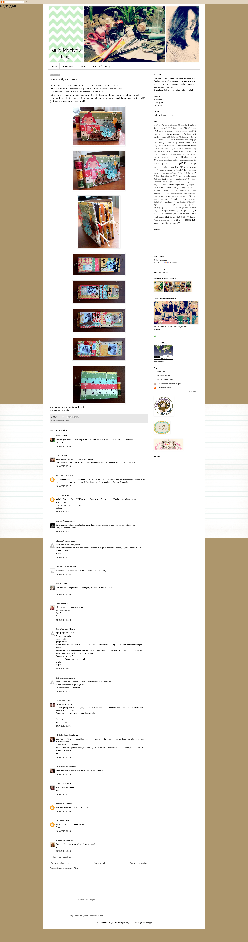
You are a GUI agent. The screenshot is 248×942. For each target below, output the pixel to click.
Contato (82, 66)
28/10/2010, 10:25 (63, 512)
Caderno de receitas (180, 131)
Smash (161, 217)
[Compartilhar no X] (73, 417)
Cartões (167, 134)
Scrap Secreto (190, 208)
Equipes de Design (101, 66)
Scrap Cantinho (181, 202)
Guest (156, 157)
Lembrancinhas (190, 157)
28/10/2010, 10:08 (63, 466)
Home (54, 66)
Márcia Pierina (62, 521)
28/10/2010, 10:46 (63, 532)
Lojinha (166, 164)
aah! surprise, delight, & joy (168, 384)
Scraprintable (186, 210)
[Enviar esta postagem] (63, 417)
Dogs (194, 149)
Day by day (191, 143)
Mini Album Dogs (171, 167)
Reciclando (177, 199)
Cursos (180, 143)
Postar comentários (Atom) (68, 868)
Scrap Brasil (168, 202)
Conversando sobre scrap (183, 140)
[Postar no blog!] (70, 417)
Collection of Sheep (187, 137)
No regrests (161, 173)
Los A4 (190, 164)
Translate (173, 263)
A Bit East (160, 372)
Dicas (188, 149)
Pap (181, 173)
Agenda (184, 125)
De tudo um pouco (164, 146)
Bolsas (168, 131)
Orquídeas (172, 173)
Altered (193, 125)
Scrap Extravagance (181, 205)
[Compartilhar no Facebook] (75, 417)
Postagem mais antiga (138, 863)
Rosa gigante (191, 199)
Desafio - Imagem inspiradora (173, 149)
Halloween (176, 157)
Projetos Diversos (160, 196)
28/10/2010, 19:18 (63, 774)
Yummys (173, 223)
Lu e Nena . (61, 701)
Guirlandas (164, 157)
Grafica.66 (190, 154)
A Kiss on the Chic (164, 380)
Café (192, 131)
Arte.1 (174, 127)
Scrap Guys (168, 208)
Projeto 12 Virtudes (162, 185)
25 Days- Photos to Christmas (165, 125)
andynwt (129, 922)
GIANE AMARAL (64, 566)
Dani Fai (59, 455)
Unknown (60, 820)
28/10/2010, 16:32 (63, 691)
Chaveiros (190, 134)
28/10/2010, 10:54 (63, 574)
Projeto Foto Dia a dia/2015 (175, 190)
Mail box (157, 167)
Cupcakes (170, 143)
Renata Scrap (62, 803)
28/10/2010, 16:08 (63, 620)
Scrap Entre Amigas (163, 205)
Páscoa (190, 173)
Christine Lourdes (64, 735)
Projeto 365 (179, 185)
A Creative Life (163, 376)
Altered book (162, 128)
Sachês (158, 202)
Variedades (159, 223)
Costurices (158, 143)
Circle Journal (160, 137)
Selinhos (168, 214)
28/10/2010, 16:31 (63, 669)
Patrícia (59, 435)
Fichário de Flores (160, 154)
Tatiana (59, 583)
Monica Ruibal (62, 840)
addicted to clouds (164, 388)
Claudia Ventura (63, 541)
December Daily (181, 145)
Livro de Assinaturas (164, 160)
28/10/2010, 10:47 (63, 557)
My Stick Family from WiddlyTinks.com (86, 916)
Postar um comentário (62, 857)
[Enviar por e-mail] (68, 417)
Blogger (149, 922)
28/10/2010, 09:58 (63, 446)
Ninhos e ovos (191, 170)
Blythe (160, 131)
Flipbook (173, 154)
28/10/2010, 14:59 (63, 594)
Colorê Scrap (163, 140)
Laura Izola (61, 783)
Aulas (193, 127)
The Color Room (182, 219)
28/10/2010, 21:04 (63, 831)
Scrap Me (177, 208)
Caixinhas (157, 134)
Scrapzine (157, 214)
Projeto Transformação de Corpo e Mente (179, 193)
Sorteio (173, 217)
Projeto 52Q (170, 187)
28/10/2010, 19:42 (63, 794)
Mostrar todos (192, 391)
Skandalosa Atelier (186, 213)
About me (67, 66)
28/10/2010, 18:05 (63, 726)
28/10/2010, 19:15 (63, 757)
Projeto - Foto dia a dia (163, 176)
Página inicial (99, 863)
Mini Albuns (64, 421)
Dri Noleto (60, 603)
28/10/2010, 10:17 (63, 486)
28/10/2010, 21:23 (63, 851)
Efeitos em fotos (163, 151)
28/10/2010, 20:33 (63, 811)
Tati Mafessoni (62, 629)
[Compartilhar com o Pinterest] (77, 417)
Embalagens (178, 151)
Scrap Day (192, 202)
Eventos (190, 151)
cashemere (60, 495)
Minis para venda (166, 170)
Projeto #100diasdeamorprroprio (182, 182)
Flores (181, 154)
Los (175, 163)
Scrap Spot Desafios (167, 211)
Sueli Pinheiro (62, 475)
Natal (178, 170)
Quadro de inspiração (178, 196)
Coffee (173, 137)
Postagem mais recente (60, 863)
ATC (185, 128)
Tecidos (183, 217)
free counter (158, 362)
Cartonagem (178, 134)
